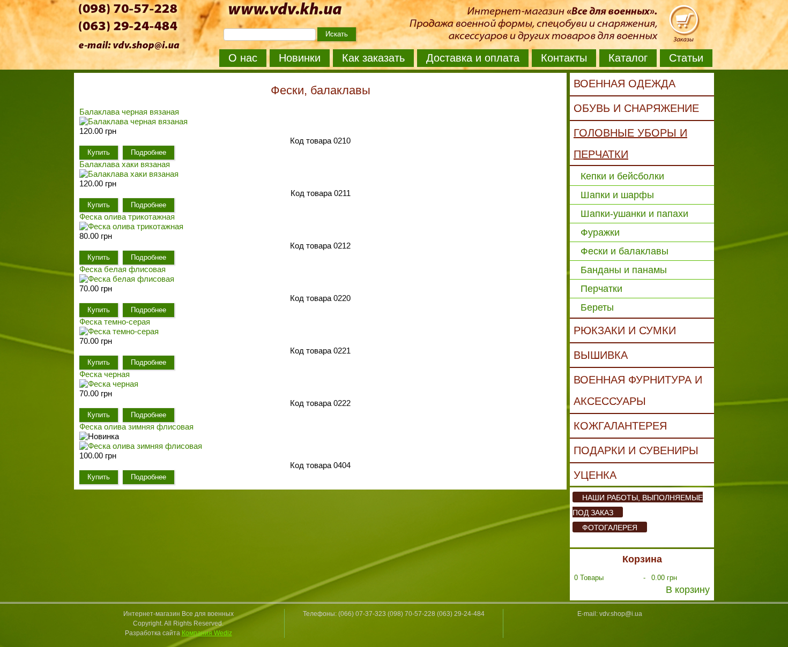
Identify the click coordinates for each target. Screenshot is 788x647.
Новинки (300, 58)
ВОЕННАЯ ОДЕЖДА (624, 83)
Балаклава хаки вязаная (124, 164)
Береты (597, 307)
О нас (242, 58)
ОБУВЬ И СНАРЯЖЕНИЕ (636, 108)
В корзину (688, 589)
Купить (98, 152)
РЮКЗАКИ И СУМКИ (625, 330)
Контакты (564, 58)
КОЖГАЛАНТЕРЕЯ (620, 426)
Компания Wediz (207, 633)
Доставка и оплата (472, 58)
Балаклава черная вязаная (129, 111)
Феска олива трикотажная (127, 216)
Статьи (686, 58)
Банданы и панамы (624, 270)
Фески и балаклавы (624, 251)
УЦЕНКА (595, 475)
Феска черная (104, 374)
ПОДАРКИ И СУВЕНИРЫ (636, 450)
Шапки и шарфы (617, 195)
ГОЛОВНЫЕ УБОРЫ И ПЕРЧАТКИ (630, 143)
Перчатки (601, 288)
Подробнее (148, 152)
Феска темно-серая (114, 321)
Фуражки (600, 232)
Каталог (628, 58)
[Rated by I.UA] (394, 624)
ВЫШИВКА (601, 355)
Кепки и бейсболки (622, 176)
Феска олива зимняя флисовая (136, 426)
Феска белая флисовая (122, 269)
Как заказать (373, 58)
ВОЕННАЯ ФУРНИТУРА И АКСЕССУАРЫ (638, 390)
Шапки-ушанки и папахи (634, 213)
